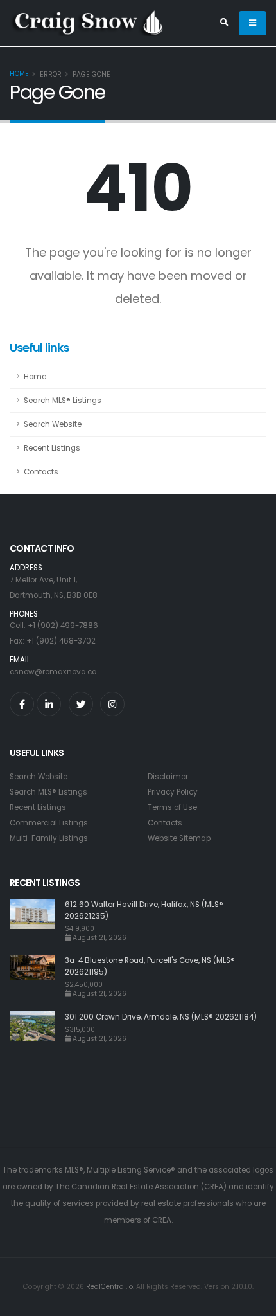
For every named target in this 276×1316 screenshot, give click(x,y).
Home (19, 73)
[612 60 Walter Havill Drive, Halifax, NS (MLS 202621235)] (37, 920)
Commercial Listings (49, 823)
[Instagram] (112, 704)
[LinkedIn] (49, 704)
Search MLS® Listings (62, 400)
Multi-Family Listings (49, 838)
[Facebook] (22, 704)
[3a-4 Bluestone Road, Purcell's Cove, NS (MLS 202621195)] (37, 976)
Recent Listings (52, 448)
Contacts (41, 472)
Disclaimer (168, 776)
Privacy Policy (173, 792)
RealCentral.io (109, 1287)
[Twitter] (81, 704)
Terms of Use (172, 807)
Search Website (53, 424)
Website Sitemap (179, 838)
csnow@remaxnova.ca (53, 672)
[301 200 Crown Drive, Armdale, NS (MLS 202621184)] (37, 1027)
